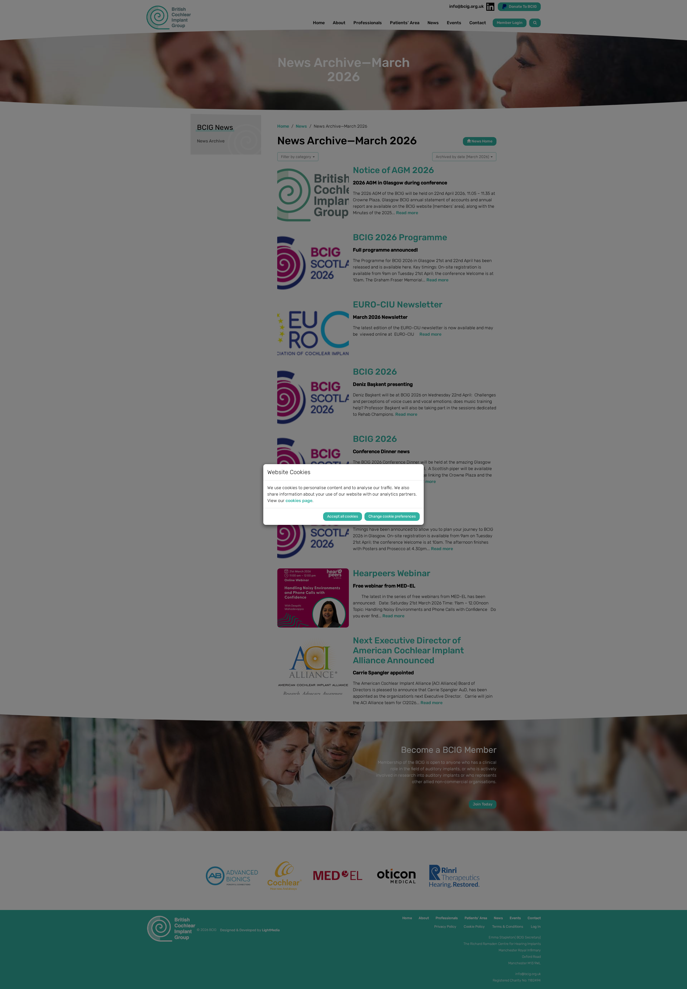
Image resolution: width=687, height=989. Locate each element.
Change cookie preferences (392, 516)
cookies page (299, 500)
